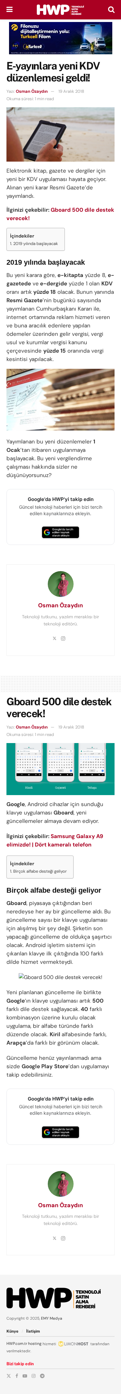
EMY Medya (51, 1318)
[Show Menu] (9, 9)
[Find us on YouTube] (25, 1375)
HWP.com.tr (16, 1343)
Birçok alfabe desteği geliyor (40, 871)
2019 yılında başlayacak (35, 243)
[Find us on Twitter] (8, 1375)
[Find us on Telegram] (42, 1375)
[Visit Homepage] (60, 10)
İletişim (33, 1331)
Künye (12, 1331)
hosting (35, 1343)
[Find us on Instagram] (33, 1375)
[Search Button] (111, 9)
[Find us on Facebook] (16, 1375)
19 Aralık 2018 (71, 91)
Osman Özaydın (32, 91)
